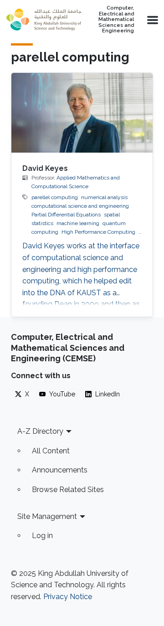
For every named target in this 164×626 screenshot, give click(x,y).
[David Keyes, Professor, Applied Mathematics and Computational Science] (82, 112)
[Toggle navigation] (152, 19)
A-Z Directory (40, 431)
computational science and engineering (80, 206)
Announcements (59, 470)
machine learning (77, 223)
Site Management (47, 516)
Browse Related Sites (68, 489)
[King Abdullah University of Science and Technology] (43, 20)
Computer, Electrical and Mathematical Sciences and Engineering (116, 19)
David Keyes (45, 168)
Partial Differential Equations (66, 214)
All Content (51, 450)
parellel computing (54, 197)
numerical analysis (104, 197)
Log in (42, 535)
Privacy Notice (67, 596)
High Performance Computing (98, 232)
